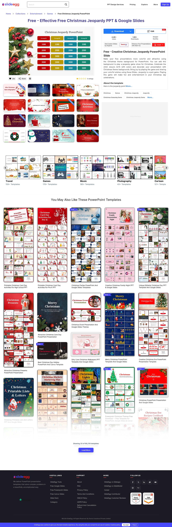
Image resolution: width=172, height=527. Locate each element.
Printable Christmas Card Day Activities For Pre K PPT (49, 286)
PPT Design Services (115, 4)
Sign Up (165, 4)
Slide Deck (54, 498)
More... (150, 97)
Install (159, 45)
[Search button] (66, 4)
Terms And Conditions (85, 494)
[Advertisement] (135, 118)
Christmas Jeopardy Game (135, 97)
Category (53, 502)
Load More (86, 450)
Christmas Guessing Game (113, 97)
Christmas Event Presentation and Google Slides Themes (85, 326)
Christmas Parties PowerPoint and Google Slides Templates (85, 286)
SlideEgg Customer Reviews (115, 498)
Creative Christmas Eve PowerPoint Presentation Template (152, 360)
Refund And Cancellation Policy (86, 506)
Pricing (132, 4)
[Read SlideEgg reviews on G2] (136, 499)
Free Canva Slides (57, 494)
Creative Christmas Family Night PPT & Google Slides (119, 286)
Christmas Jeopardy (131, 93)
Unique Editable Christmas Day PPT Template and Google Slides (152, 286)
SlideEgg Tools (56, 482)
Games (117, 93)
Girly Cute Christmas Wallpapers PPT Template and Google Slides (86, 361)
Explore (144, 4)
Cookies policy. (116, 525)
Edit (158, 30)
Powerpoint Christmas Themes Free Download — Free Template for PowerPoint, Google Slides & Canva (119, 418)
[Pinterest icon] (30, 78)
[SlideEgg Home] (29, 476)
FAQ (78, 486)
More (156, 4)
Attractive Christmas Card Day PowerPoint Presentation (49, 336)
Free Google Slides (57, 486)
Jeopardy (146, 93)
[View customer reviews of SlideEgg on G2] (148, 499)
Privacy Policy (82, 490)
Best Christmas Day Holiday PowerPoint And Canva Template (50, 363)
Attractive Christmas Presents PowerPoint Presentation (15, 371)
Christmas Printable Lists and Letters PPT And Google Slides (18, 421)
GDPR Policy (82, 502)
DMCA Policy (82, 498)
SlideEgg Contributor (112, 494)
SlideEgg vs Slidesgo (112, 482)
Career (106, 490)
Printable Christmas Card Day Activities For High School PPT (15, 286)
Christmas (107, 93)
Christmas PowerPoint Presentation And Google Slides (152, 401)
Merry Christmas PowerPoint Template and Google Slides (116, 360)
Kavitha (155, 39)
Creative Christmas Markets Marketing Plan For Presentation (50, 437)
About (79, 482)
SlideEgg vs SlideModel (113, 486)
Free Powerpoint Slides (59, 490)
